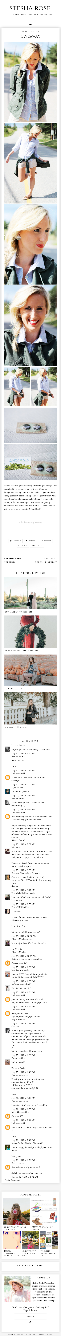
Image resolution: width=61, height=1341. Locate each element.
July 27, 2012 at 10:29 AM (24, 955)
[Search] (30, 1322)
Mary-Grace (17, 1111)
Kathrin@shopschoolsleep (24, 958)
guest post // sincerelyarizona (29, 1253)
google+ (38, 545)
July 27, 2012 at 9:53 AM (23, 904)
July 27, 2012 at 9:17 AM (23, 889)
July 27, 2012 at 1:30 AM (23, 753)
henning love (17, 969)
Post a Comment (12, 1179)
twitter (31, 541)
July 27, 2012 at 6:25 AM (23, 809)
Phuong (15, 1057)
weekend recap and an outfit (48, 1253)
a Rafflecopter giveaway (30, 522)
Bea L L (15, 1162)
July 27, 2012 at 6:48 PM (23, 1072)
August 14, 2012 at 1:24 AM (25, 1177)
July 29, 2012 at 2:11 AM (23, 1120)
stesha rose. (30, 8)
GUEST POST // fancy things (42, 1228)
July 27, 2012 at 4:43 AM (23, 770)
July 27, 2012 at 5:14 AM (23, 795)
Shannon (16, 798)
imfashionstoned (19, 984)
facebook (16, 541)
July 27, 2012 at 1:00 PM (23, 967)
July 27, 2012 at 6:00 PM (23, 1055)
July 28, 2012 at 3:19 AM (23, 1097)
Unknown (16, 773)
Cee (13, 1026)
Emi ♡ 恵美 (17, 906)
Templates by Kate (45, 1334)
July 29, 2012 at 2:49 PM (23, 1140)
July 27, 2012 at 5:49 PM (23, 1023)
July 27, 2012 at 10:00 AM (24, 935)
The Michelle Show (20, 892)
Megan (15, 847)
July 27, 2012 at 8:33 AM (23, 870)
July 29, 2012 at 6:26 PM (23, 1160)
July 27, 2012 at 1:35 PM (23, 981)
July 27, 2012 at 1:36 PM (23, 992)
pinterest (46, 541)
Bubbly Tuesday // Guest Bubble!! (11, 1253)
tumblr (23, 545)
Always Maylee (19, 938)
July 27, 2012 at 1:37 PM (23, 1006)
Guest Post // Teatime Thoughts (15, 1228)
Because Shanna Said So (23, 872)
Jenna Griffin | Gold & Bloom (25, 1143)
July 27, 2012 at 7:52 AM (23, 844)
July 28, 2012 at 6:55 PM (23, 1108)
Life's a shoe (17, 745)
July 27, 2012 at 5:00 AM (23, 784)
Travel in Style (18, 1068)
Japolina (15, 787)
